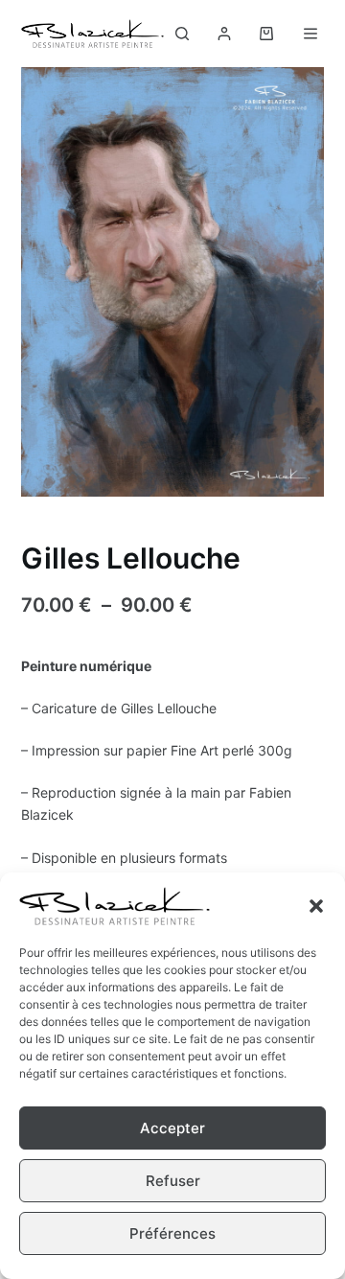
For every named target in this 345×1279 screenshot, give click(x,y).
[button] (316, 906)
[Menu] (314, 33)
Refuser (173, 1181)
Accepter (172, 1128)
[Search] (182, 33)
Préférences (172, 1233)
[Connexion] (224, 33)
